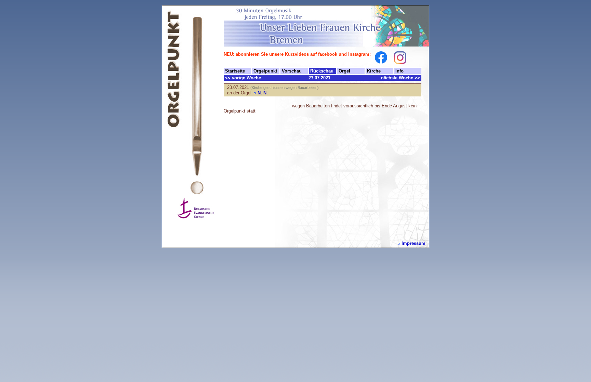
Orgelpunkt (265, 71)
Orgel (344, 71)
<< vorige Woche (243, 77)
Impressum (413, 243)
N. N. (263, 92)
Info (399, 71)
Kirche (374, 71)
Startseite (235, 71)
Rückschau (321, 71)
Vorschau (292, 71)
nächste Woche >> (400, 77)
